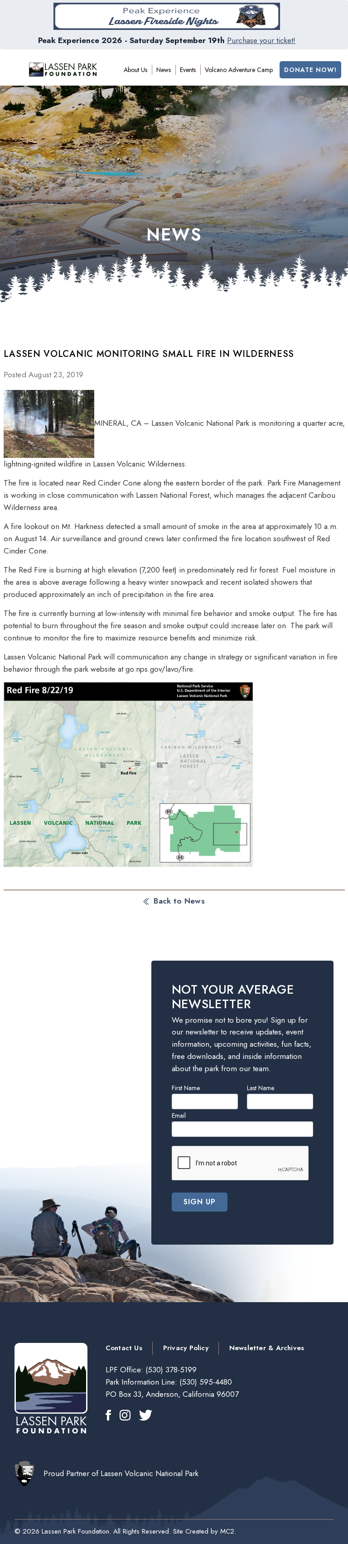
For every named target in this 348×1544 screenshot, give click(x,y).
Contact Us (124, 1348)
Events (188, 69)
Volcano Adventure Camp (239, 69)
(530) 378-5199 (170, 1369)
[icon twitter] (145, 1416)
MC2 (227, 1531)
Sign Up (200, 1202)
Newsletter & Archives (266, 1348)
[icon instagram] (125, 1416)
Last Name (260, 1087)
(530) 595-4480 (204, 1381)
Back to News (179, 900)
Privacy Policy (185, 1348)
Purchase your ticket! (261, 40)
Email (179, 1115)
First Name (186, 1087)
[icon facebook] (108, 1416)
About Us (135, 69)
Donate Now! (310, 69)
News (163, 69)
